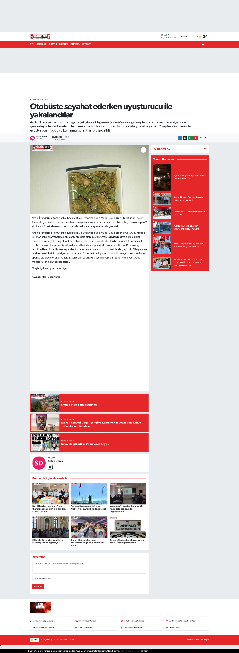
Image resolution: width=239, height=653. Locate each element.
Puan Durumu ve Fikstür (43, 628)
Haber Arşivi (175, 628)
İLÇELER (63, 44)
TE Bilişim (205, 640)
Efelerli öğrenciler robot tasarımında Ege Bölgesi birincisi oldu (88, 542)
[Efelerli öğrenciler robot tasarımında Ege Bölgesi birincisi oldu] (89, 527)
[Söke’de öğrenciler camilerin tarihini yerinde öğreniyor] (50, 527)
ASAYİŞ (53, 44)
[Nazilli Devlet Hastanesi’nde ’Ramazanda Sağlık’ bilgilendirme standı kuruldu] (50, 493)
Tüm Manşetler (85, 628)
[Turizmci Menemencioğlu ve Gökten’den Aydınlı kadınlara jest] (89, 493)
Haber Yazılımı (193, 640)
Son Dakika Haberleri (133, 628)
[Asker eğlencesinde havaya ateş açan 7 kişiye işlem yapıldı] (128, 527)
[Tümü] (205, 149)
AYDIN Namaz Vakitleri (134, 621)
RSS (35, 640)
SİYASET (87, 44)
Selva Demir (55, 461)
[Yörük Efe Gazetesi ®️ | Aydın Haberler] (40, 36)
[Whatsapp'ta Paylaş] (190, 138)
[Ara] (203, 44)
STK (32, 44)
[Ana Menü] (207, 44)
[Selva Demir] (39, 463)
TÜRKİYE (41, 44)
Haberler (34, 100)
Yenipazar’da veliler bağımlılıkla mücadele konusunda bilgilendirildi (126, 509)
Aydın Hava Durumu (87, 621)
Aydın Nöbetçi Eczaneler (44, 621)
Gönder (38, 586)
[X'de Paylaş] (185, 138)
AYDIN (45, 100)
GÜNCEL (75, 44)
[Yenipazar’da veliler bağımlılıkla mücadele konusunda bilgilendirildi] (128, 493)
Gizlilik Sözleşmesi (129, 651)
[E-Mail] (50, 467)
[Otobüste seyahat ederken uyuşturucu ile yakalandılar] (89, 179)
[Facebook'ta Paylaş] (180, 138)
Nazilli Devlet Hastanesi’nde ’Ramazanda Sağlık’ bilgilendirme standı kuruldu (50, 509)
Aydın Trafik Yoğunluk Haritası (182, 621)
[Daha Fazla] (195, 138)
